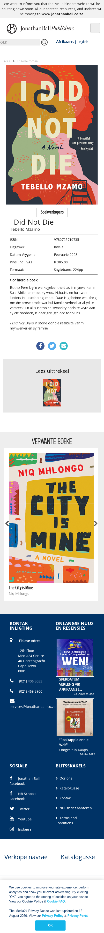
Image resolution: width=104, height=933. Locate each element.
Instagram (26, 829)
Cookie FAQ (56, 901)
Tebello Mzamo (25, 229)
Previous (7, 524)
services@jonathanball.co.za (33, 706)
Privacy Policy (52, 916)
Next (95, 524)
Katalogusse (69, 788)
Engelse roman (27, 61)
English (82, 41)
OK (50, 925)
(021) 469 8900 (30, 691)
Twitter (24, 809)
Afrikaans (65, 41)
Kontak (65, 798)
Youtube (25, 819)
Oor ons (65, 778)
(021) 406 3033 (30, 681)
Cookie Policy (32, 901)
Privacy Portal (78, 916)
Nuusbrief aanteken (75, 808)
